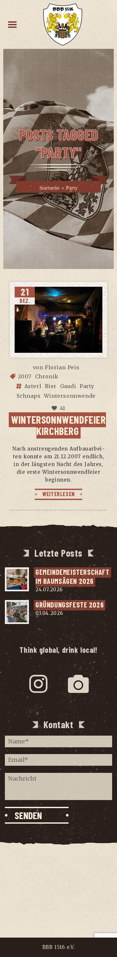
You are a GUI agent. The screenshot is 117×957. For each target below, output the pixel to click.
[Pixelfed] (78, 684)
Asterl (33, 386)
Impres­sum (58, 866)
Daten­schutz (58, 879)
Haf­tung (58, 892)
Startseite (49, 188)
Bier (51, 386)
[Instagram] (38, 684)
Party (87, 386)
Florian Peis (62, 367)
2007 (25, 376)
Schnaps (28, 396)
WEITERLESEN (58, 493)
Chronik (46, 376)
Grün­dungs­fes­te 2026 (69, 604)
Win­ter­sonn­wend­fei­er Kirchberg (58, 425)
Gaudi (68, 386)
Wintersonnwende (70, 396)
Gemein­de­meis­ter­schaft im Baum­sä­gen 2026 (73, 576)
